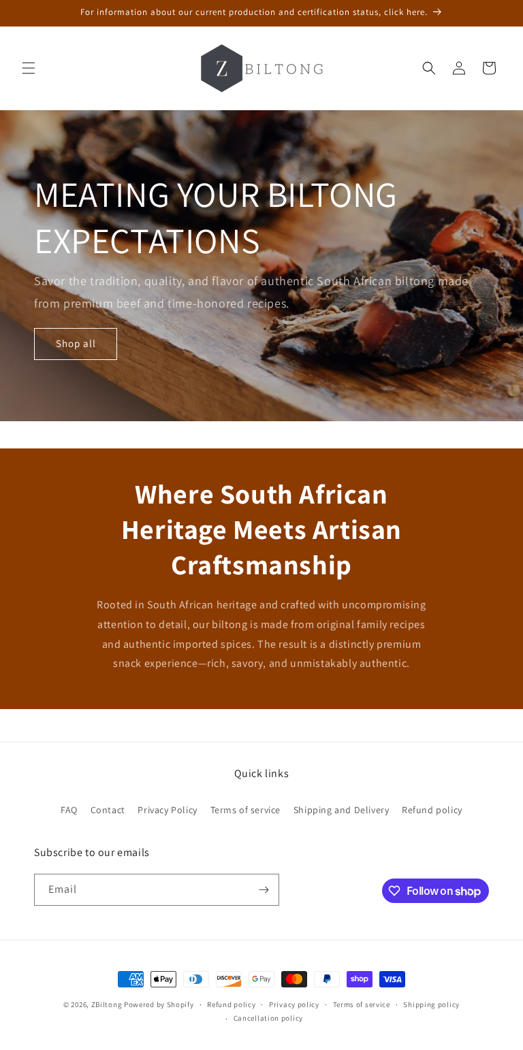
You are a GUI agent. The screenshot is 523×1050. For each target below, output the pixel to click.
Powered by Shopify (159, 1004)
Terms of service (245, 810)
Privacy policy (294, 1004)
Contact (108, 810)
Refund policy (432, 810)
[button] (29, 68)
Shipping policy (431, 1004)
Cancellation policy (268, 1018)
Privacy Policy (167, 810)
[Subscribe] (264, 890)
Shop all (76, 343)
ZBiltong (107, 1004)
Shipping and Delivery (342, 810)
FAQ (69, 810)
